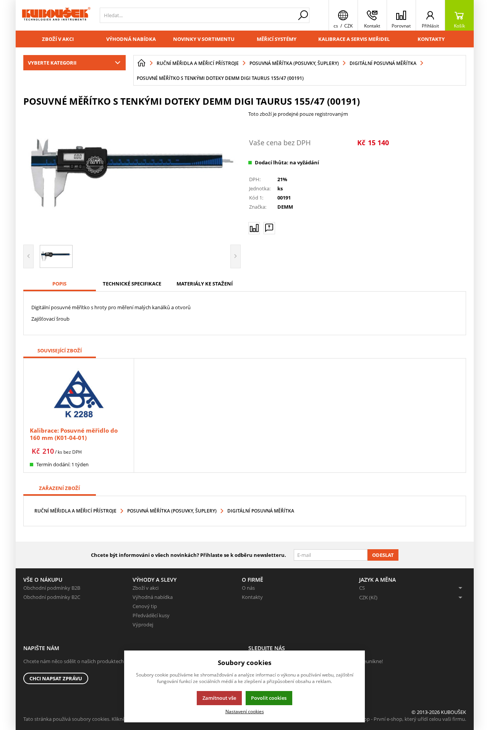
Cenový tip (145, 606)
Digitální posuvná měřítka (260, 511)
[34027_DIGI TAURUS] (132, 174)
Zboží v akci (58, 39)
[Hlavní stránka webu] (141, 63)
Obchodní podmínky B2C (51, 597)
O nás (248, 587)
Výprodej (143, 624)
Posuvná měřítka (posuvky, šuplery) (172, 511)
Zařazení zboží (59, 488)
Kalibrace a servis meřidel (354, 39)
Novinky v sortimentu (204, 39)
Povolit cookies (269, 697)
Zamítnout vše (219, 697)
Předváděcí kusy (151, 615)
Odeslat (383, 555)
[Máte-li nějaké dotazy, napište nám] (269, 228)
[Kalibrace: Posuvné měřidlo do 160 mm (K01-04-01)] (79, 393)
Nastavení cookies (244, 711)
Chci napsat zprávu (55, 678)
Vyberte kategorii (52, 62)
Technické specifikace (132, 283)
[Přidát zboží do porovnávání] (254, 228)
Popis (59, 283)
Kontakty (431, 39)
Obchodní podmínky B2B (51, 587)
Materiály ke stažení (204, 283)
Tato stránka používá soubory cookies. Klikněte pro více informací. (98, 718)
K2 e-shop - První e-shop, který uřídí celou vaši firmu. (406, 718)
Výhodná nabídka (131, 39)
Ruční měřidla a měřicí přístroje (75, 511)
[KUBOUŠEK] (56, 15)
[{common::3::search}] (303, 15)
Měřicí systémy (276, 39)
